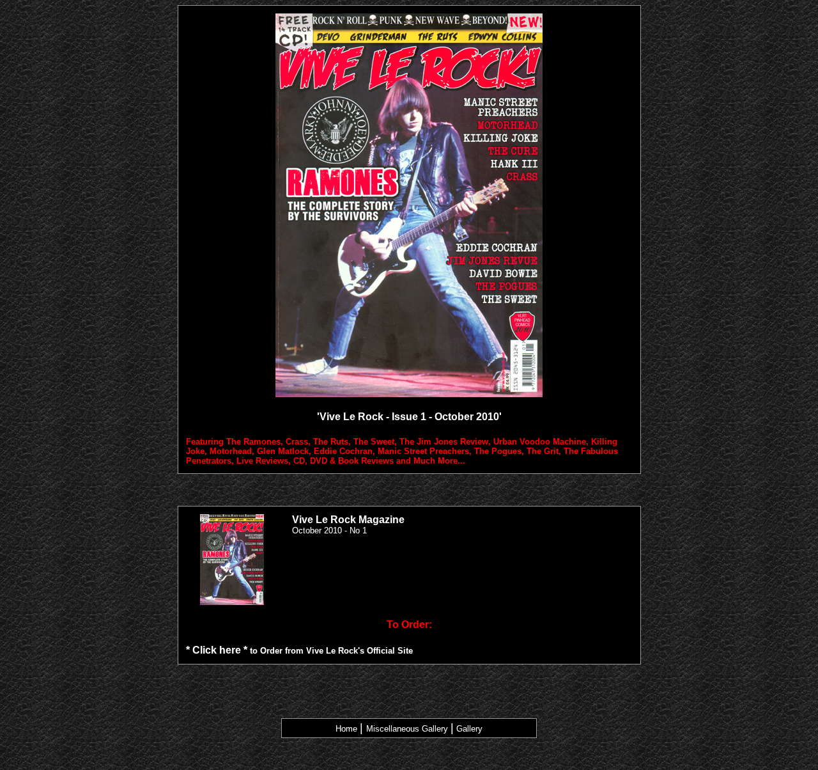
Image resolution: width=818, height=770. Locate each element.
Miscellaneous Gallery (407, 729)
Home (346, 729)
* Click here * (216, 650)
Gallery (469, 729)
